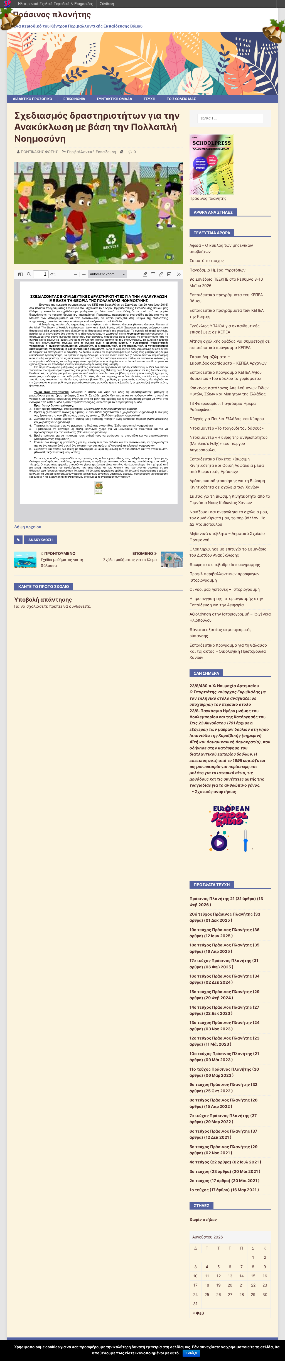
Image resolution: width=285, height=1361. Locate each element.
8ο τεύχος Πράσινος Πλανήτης (220, 1100)
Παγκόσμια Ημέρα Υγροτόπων (217, 270)
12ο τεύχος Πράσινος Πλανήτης (221, 1038)
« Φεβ (198, 1313)
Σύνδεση (107, 4)
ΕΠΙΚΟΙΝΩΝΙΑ (74, 99)
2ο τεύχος (199, 1180)
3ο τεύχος (199, 1171)
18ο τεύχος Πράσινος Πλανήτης (221, 945)
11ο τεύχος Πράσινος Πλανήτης (220, 1069)
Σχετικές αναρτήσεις (215, 791)
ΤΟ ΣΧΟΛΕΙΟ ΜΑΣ (181, 99)
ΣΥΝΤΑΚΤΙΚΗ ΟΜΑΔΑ (114, 99)
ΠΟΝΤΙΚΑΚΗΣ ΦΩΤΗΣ (39, 151)
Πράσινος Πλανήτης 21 (212, 898)
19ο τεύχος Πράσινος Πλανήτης (221, 929)
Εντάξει (191, 1353)
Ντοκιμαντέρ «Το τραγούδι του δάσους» (227, 428)
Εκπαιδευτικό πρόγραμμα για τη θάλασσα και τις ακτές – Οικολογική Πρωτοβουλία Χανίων (228, 651)
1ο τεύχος (199, 1189)
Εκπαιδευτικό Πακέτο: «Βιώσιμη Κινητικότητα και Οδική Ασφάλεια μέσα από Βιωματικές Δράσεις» (227, 465)
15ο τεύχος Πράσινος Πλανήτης (221, 991)
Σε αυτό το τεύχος (207, 260)
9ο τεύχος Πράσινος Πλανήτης (220, 1084)
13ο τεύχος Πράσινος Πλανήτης (221, 1022)
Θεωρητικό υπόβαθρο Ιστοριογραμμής (225, 564)
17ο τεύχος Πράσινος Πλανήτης (220, 960)
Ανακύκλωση (40, 540)
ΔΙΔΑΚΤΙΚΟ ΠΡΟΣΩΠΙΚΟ (32, 99)
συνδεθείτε (79, 606)
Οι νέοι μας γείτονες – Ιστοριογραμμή (225, 589)
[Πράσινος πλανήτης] (142, 91)
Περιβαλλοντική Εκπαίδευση (91, 151)
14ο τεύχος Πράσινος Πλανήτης (221, 1007)
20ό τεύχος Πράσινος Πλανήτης (221, 914)
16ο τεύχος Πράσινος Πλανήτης (221, 976)
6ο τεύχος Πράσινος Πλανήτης (220, 1131)
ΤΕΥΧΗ (149, 99)
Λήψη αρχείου (27, 526)
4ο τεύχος (199, 1162)
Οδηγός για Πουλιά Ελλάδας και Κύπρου (227, 418)
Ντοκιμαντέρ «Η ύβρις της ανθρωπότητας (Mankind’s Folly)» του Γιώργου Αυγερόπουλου (229, 443)
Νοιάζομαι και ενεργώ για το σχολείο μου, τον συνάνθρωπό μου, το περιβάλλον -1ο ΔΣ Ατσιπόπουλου (229, 518)
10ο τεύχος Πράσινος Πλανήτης (221, 1053)
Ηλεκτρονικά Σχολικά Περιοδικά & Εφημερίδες (55, 4)
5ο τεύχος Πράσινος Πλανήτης (220, 1146)
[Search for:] (230, 118)
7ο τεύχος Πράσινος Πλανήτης (219, 1115)
